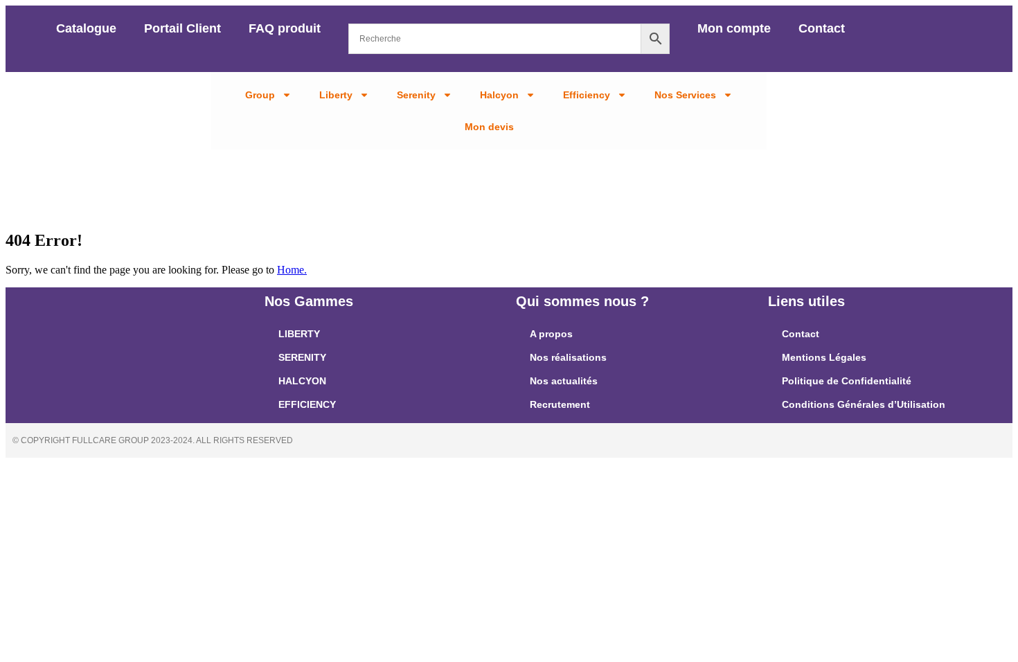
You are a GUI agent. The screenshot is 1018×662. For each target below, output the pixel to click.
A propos (551, 333)
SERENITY (302, 357)
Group (260, 94)
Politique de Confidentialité (846, 380)
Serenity (416, 94)
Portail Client (182, 28)
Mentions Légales (824, 357)
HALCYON (302, 380)
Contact (821, 28)
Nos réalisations (568, 357)
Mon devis (489, 126)
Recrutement (560, 404)
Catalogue (86, 28)
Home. (292, 270)
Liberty (335, 94)
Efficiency (586, 94)
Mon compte (734, 28)
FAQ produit (285, 28)
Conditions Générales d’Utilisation (863, 404)
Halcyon (499, 94)
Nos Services (685, 94)
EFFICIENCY (307, 404)
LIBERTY (299, 333)
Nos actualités (564, 380)
